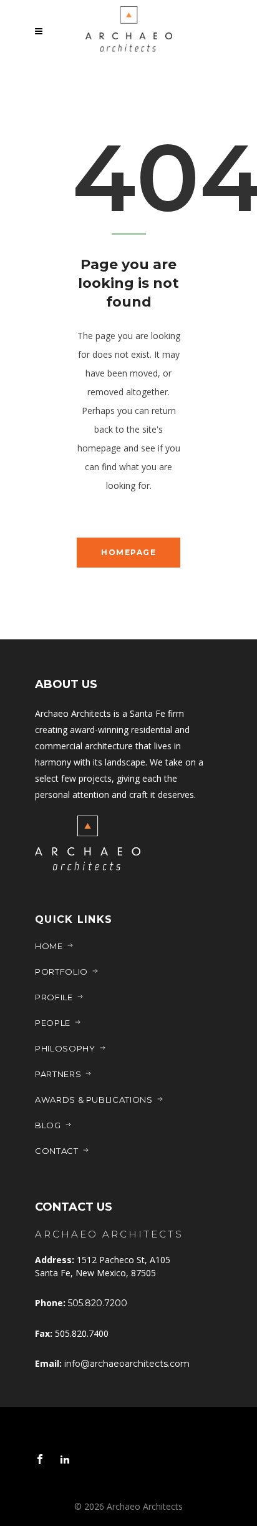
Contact (57, 1151)
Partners (58, 1074)
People (52, 1023)
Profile (54, 997)
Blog (48, 1125)
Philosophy (65, 1048)
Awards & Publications (94, 1100)
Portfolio (61, 972)
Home (49, 946)
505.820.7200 (97, 1303)
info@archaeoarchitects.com (127, 1363)
